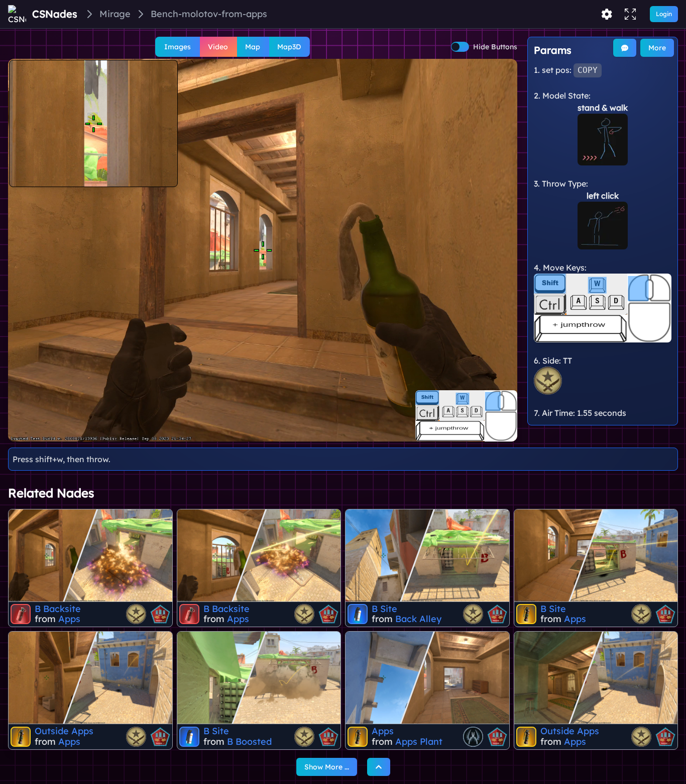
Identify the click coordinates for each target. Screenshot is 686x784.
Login (664, 14)
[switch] (460, 47)
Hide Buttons (495, 46)
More (657, 47)
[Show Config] (606, 14)
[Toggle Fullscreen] (630, 14)
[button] (262, 250)
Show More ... (326, 766)
